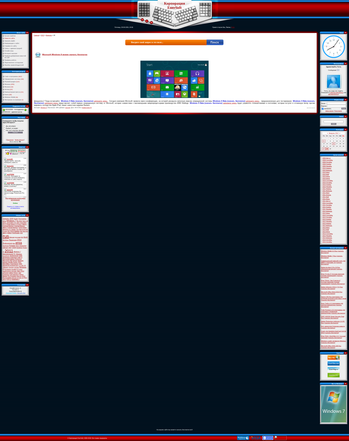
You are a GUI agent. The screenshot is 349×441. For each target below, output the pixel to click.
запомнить (327, 108)
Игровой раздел (10, 81)
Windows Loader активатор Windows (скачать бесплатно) (333, 341)
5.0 (17, 269)
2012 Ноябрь (326, 219)
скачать (6, 219)
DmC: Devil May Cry (9, 222)
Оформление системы (12, 79)
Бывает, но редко (12, 128)
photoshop (22, 246)
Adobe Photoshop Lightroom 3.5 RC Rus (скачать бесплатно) (333, 322)
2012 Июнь (326, 213)
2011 (9, 251)
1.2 (20, 265)
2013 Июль (326, 231)
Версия (11, 237)
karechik (67, 107)
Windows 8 (44, 107)
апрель (5, 262)
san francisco (14, 274)
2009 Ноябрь (326, 164)
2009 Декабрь (327, 166)
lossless (19, 248)
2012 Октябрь (327, 217)
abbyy (5, 233)
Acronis (13, 271)
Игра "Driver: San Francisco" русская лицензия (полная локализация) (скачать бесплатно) (333, 282)
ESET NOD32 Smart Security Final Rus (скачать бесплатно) (332, 317)
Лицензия (13, 240)
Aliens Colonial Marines (10, 227)
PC (14, 254)
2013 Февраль (327, 225)
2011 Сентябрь (327, 203)
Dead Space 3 (11, 224)
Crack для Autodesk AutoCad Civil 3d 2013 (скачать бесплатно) (333, 332)
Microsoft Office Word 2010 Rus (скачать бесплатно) (331, 292)
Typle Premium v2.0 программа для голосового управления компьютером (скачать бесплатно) (333, 311)
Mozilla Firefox (13, 262)
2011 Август (326, 201)
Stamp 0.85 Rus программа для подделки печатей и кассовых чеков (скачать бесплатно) (333, 298)
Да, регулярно (11, 126)
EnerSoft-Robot (11, 293)
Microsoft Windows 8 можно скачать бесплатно (64, 54)
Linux (20, 269)
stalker (11, 273)
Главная (36, 35)
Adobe (13, 229)
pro (22, 237)
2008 (14, 248)
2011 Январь (326, 189)
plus (13, 243)
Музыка (7, 87)
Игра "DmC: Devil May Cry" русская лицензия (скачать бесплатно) (333, 337)
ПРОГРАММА (14, 231)
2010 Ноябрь (326, 184)
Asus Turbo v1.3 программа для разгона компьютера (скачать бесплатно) (332, 305)
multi (18, 257)
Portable (12, 246)
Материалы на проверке (13, 100)
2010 (19, 240)
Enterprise (13, 257)
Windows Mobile (10, 97)
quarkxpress (7, 271)
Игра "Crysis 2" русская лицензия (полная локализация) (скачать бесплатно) (332, 275)
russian (16, 267)
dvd (21, 233)
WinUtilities (6, 264)
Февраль (49, 35)
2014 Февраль (327, 238)
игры (4, 221)
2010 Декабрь (327, 187)
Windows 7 (11, 221)
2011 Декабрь (327, 209)
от (3, 252)
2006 (20, 255)
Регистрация (338, 111)
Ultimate (5, 247)
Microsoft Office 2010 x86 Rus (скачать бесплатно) (331, 346)
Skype (15, 260)
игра (19, 243)
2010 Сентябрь (327, 180)
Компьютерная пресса (12, 92)
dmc (18, 222)
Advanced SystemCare (10, 265)
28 (327, 149)
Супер (5, 231)
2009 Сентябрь (327, 160)
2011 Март (326, 193)
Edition (9, 233)
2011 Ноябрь (326, 207)
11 (21, 257)
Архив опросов (19, 140)
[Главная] (142, 20)
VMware (5, 267)
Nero (17, 246)
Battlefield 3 (15, 279)
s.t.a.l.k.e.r (6, 255)
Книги (6, 94)
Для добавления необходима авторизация (15, 199)
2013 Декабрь (327, 236)
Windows (19, 254)
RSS (232, 27)
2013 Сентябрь (327, 234)
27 (324, 149)
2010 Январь (326, 168)
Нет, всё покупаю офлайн (15, 130)
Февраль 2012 (334, 133)
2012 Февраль (327, 211)
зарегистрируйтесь (336, 92)
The (17, 229)
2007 (10, 247)
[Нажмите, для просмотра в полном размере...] (174, 97)
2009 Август (326, 158)
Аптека (7, 89)
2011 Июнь (326, 199)
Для (21, 231)
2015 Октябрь (327, 242)
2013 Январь (326, 223)
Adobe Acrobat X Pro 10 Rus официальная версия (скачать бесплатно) (331, 269)
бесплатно (23, 229)
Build (26, 237)
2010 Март (326, 172)
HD (8, 231)
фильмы (20, 260)
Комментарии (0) (87, 107)
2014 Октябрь (327, 240)
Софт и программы (11, 76)
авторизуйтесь (333, 94)
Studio (16, 219)
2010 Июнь (326, 176)
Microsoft (6, 260)
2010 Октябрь (327, 182)
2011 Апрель (326, 195)
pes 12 (21, 278)
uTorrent (5, 273)
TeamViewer (14, 264)
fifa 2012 (19, 221)
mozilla (13, 269)
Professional (7, 243)
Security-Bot (21, 293)
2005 (20, 264)
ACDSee (5, 240)
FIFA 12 (8, 279)
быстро (25, 231)
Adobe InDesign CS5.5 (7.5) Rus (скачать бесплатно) (332, 287)
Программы (22, 219)
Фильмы (7, 84)
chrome (11, 267)
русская (17, 237)
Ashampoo (6, 257)
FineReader (16, 233)
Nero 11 (25, 221)
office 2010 (20, 271)
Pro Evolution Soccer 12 (11, 278)
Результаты (10, 140)
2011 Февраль (327, 191)
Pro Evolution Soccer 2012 (16, 276)
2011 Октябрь (327, 205)
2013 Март (326, 227)
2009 (11, 219)
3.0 (25, 265)
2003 (11, 260)
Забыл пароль (329, 111)
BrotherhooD (14, 255)
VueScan (6, 246)
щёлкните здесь (100, 101)
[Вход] (146, 21)
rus (6, 236)
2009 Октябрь (327, 162)
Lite (22, 265)
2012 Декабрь (327, 221)
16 (333, 143)
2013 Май (325, 229)
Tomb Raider (22, 227)
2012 (19, 262)
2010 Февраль (327, 170)
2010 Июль (326, 178)
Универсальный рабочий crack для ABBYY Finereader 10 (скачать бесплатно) (333, 262)
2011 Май (325, 197)
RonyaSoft (6, 259)
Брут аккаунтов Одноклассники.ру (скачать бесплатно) (333, 327)
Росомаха (7, 269)
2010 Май (325, 174)
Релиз (25, 247)
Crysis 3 (19, 224)
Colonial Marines (19, 226)
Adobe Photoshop (16, 259)
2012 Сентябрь (327, 215)
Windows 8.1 (7, 229)
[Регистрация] (151, 22)
